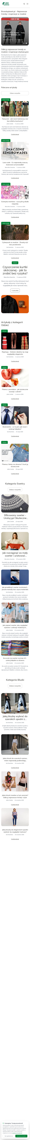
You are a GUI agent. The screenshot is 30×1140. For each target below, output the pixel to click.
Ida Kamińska (9, 247)
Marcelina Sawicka (8, 39)
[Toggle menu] (27, 4)
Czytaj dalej (15, 290)
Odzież (15, 263)
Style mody (7, 29)
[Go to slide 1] (23, 43)
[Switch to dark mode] (24, 3)
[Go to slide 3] (26, 43)
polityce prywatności (17, 1133)
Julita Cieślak (10, 123)
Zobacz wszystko (15, 93)
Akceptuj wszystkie (21, 1136)
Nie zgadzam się (9, 1136)
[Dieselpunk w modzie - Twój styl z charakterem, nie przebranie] (15, 31)
